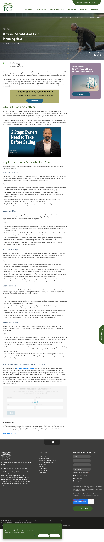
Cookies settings (32, 535)
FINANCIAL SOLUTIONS (57, 9)
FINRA (29, 463)
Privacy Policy (81, 490)
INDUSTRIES (72, 9)
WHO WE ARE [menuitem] (43, 456)
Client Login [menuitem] (92, 2)
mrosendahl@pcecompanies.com (21, 65)
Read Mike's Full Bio (9, 433)
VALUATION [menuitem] (42, 464)
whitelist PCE (86, 493)
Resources (63, 18)
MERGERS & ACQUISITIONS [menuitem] (47, 460)
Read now (80, 94)
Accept (43, 535)
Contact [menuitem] (79, 2)
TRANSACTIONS (41, 9)
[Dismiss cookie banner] (59, 526)
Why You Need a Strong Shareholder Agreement (82, 70)
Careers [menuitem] (86, 2)
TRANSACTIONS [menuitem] (44, 458)
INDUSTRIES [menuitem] (43, 468)
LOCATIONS (94, 9)
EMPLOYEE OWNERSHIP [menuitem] (46, 462)
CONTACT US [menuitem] (43, 472)
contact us (102, 336)
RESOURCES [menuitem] (43, 470)
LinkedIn (20, 67)
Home (55, 18)
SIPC (4, 464)
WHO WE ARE (28, 9)
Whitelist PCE (66, 525)
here (99, 495)
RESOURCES (83, 9)
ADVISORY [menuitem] (42, 466)
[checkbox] (81, 477)
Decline (54, 535)
